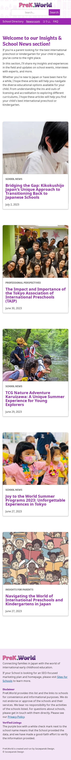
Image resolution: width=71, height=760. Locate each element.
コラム (47, 21)
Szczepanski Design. (45, 748)
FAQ (55, 21)
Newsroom (33, 21)
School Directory (13, 21)
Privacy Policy (16, 717)
